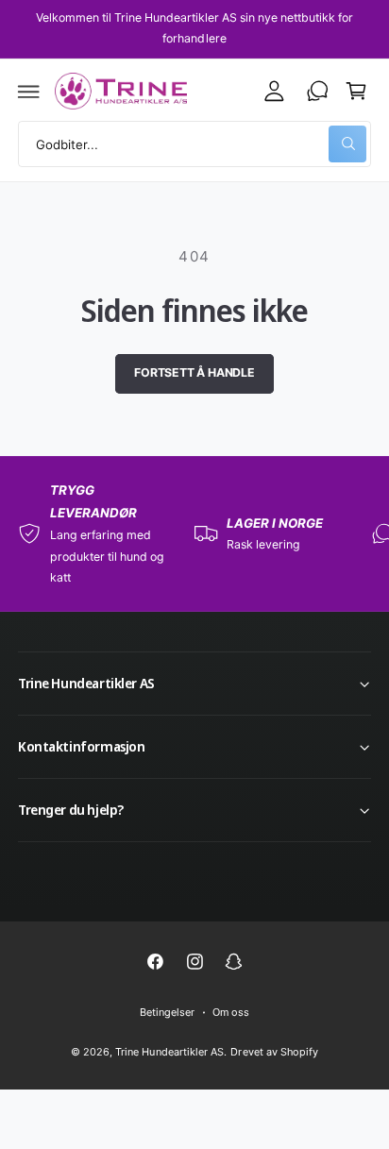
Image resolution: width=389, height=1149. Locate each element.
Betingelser (167, 1012)
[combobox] (194, 144)
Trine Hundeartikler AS (169, 1051)
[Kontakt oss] (317, 91)
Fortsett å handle (194, 372)
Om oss (230, 1012)
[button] (29, 91)
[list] (194, 534)
